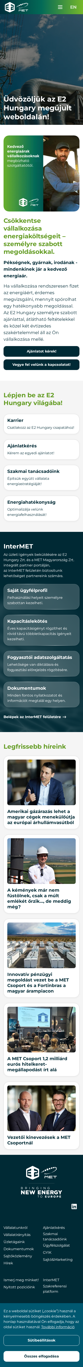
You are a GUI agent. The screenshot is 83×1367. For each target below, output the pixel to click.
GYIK (47, 1252)
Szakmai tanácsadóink (55, 1236)
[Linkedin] (74, 1206)
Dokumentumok (19, 1249)
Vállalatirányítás (17, 1235)
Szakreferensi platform (55, 1289)
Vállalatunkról (15, 1228)
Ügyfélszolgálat (56, 1245)
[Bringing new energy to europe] (41, 1192)
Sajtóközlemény (18, 1256)
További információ (58, 1327)
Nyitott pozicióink (19, 1287)
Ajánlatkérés (54, 1228)
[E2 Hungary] (16, 7)
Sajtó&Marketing (58, 1259)
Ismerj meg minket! (21, 1280)
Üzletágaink (14, 1242)
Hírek (8, 1263)
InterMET (51, 1280)
